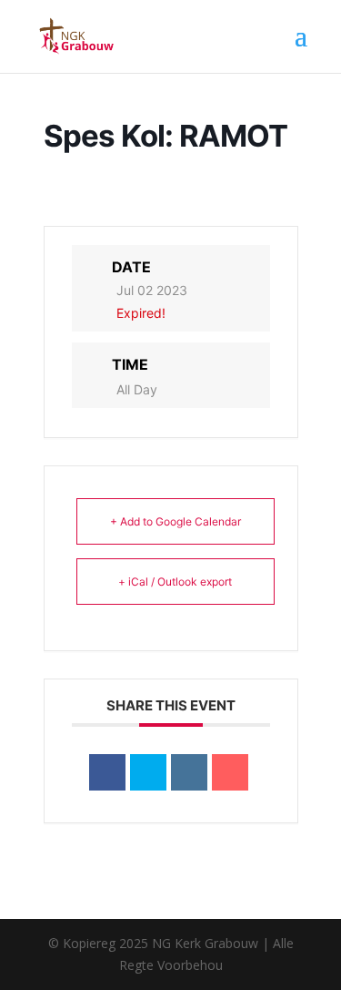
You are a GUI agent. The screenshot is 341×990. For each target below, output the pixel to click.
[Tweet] (148, 772)
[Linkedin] (189, 772)
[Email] (230, 772)
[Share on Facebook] (107, 772)
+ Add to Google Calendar (175, 521)
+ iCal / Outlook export (175, 581)
